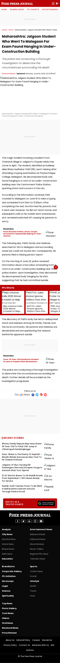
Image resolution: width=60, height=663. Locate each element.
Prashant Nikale (8, 73)
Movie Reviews (37, 544)
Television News (37, 558)
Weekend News (10, 628)
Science (6, 591)
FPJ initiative (9, 576)
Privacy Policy (10, 645)
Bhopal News (8, 549)
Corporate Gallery (12, 571)
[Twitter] (37, 394)
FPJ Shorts (33, 9)
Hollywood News (37, 539)
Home (4, 9)
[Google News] (22, 394)
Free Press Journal (17, 3)
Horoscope (8, 581)
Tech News (8, 613)
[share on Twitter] (23, 521)
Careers (36, 640)
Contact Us (24, 645)
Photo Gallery (9, 608)
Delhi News (7, 553)
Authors (30, 650)
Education (7, 558)
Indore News (8, 544)
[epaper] (53, 3)
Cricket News (36, 571)
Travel (33, 591)
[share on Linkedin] (29, 521)
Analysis (6, 529)
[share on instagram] (35, 521)
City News (7, 534)
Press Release (9, 632)
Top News (7, 603)
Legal (5, 586)
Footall (33, 576)
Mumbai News (17, 9)
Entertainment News (41, 529)
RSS (52, 645)
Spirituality (8, 595)
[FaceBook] (32, 394)
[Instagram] (41, 394)
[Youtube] (45, 394)
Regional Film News (39, 553)
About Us (10, 640)
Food (32, 595)
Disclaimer (47, 640)
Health (33, 586)
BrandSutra (8, 566)
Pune (11, 30)
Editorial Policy (23, 640)
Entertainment (50, 9)
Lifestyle (34, 581)
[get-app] (57, 3)
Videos (5, 618)
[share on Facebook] (17, 521)
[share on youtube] (41, 521)
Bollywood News (37, 534)
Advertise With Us (40, 645)
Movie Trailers (36, 549)
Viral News (7, 623)
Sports (33, 566)
